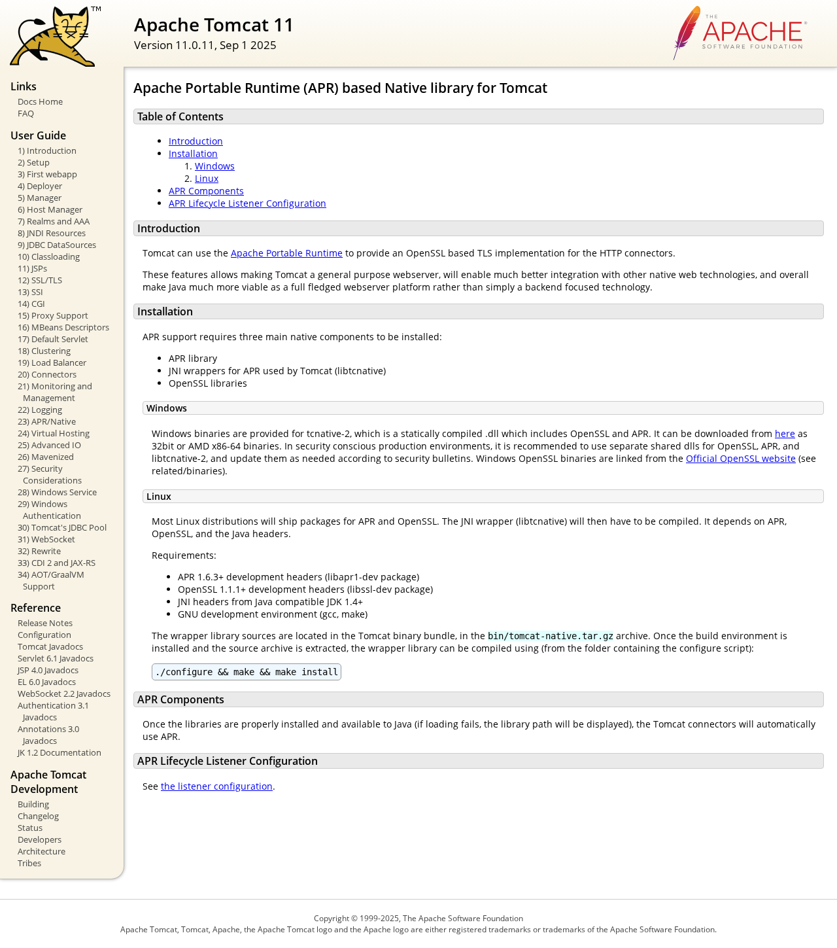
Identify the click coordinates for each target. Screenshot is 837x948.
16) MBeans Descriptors (63, 327)
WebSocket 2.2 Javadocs (64, 693)
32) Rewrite (39, 551)
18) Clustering (44, 351)
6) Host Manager (50, 209)
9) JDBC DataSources (57, 245)
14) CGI (31, 303)
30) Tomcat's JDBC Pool (62, 527)
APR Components (206, 190)
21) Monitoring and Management (55, 392)
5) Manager (39, 197)
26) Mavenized (46, 457)
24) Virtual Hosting (54, 433)
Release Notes (45, 623)
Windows (215, 166)
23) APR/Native (47, 421)
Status (30, 828)
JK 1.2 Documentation (59, 752)
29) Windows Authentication (49, 509)
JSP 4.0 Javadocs (48, 670)
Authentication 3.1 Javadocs (53, 711)
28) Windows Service (57, 492)
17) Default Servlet (53, 339)
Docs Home (40, 101)
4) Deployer (40, 186)
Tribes (29, 863)
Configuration (44, 635)
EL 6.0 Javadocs (47, 682)
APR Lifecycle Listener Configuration (247, 203)
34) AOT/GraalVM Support (51, 580)
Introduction (196, 141)
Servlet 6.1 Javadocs (56, 658)
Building (33, 804)
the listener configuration (217, 786)
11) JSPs (32, 268)
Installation (193, 153)
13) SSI (30, 292)
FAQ (26, 113)
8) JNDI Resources (52, 233)
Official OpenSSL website (741, 458)
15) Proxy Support (53, 315)
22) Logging (40, 409)
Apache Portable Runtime (287, 253)
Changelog (38, 816)
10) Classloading (49, 256)
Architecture (41, 851)
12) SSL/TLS (40, 280)
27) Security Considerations (50, 474)
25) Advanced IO (49, 445)
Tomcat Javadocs (50, 646)
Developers (39, 839)
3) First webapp (47, 174)
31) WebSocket (46, 539)
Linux (206, 178)
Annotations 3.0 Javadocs (48, 734)
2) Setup (34, 162)
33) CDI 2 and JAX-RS (56, 563)
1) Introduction (47, 150)
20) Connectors (47, 374)
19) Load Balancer (52, 362)
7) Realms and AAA (54, 221)
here (785, 433)
